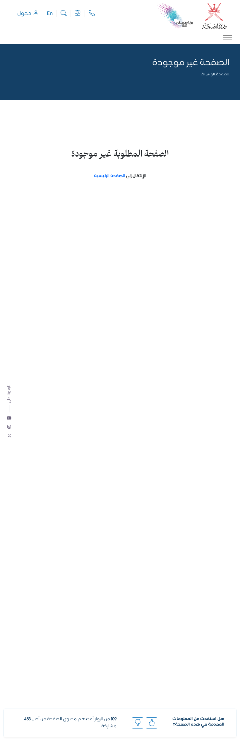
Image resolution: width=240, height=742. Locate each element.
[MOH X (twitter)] (9, 436)
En (50, 13)
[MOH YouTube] (9, 418)
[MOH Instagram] (9, 427)
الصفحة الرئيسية (215, 75)
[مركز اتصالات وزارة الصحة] (92, 13)
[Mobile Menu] (227, 38)
